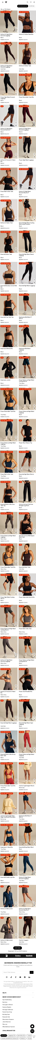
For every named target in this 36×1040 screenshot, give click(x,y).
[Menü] (2, 2)
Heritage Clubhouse (8, 1009)
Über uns (5, 1024)
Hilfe (4, 993)
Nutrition (31, 6)
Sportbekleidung (22, 6)
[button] (3, 1035)
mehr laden (18, 948)
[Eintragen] (31, 972)
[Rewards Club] (32, 1031)
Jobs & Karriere (7, 1022)
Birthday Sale (6, 1014)
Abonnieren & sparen (8, 1019)
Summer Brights (7, 1007)
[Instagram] (6, 977)
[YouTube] (20, 977)
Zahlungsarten (9, 1031)
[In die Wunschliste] (16, 28)
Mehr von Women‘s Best (12, 997)
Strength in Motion (8, 1004)
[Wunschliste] (30, 2)
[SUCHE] (27, 2)
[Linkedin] (29, 977)
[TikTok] (11, 977)
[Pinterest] (25, 977)
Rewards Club (6, 1017)
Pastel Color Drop (7, 1012)
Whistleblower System (9, 1027)
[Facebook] (15, 977)
